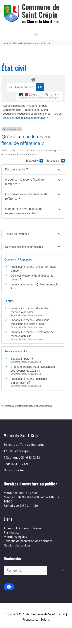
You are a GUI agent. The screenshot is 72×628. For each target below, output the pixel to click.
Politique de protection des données (28, 541)
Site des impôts (20, 358)
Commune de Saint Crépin (40, 10)
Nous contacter (14, 470)
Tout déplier (54, 160)
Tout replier (33, 160)
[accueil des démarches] (33, 79)
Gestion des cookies (17, 545)
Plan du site (11, 532)
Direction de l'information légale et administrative (28, 406)
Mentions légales (15, 537)
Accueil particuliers (14, 105)
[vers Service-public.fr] (39, 96)
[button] (33, 170)
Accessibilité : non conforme (23, 528)
